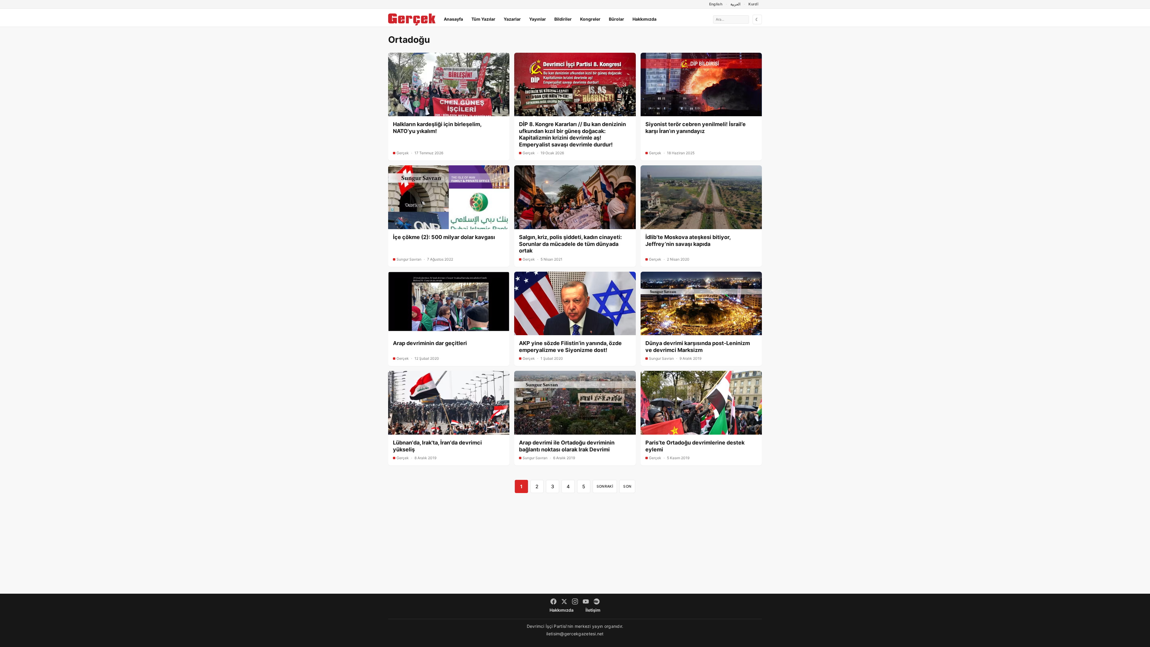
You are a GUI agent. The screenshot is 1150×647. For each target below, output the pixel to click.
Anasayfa (453, 19)
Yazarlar (512, 19)
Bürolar (616, 19)
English (716, 4)
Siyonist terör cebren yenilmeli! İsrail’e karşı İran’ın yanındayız (695, 127)
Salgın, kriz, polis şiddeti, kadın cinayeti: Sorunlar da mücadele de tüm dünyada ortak (570, 244)
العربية (735, 4)
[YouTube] (586, 601)
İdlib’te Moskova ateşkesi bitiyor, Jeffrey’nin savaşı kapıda (687, 240)
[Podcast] (597, 601)
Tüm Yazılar (483, 19)
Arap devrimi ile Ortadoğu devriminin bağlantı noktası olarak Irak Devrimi (567, 446)
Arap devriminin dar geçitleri (430, 343)
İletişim (592, 610)
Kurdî (753, 4)
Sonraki (605, 486)
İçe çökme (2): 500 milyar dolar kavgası (444, 237)
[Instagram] (575, 601)
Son (627, 486)
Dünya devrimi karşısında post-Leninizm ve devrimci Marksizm (697, 346)
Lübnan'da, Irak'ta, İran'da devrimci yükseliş (437, 446)
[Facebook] (553, 601)
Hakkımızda (644, 19)
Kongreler (590, 19)
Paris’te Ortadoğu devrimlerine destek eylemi (695, 446)
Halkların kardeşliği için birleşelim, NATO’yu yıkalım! (437, 127)
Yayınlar (537, 19)
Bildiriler (563, 19)
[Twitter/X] (564, 601)
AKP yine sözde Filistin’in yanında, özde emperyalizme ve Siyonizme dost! (570, 346)
